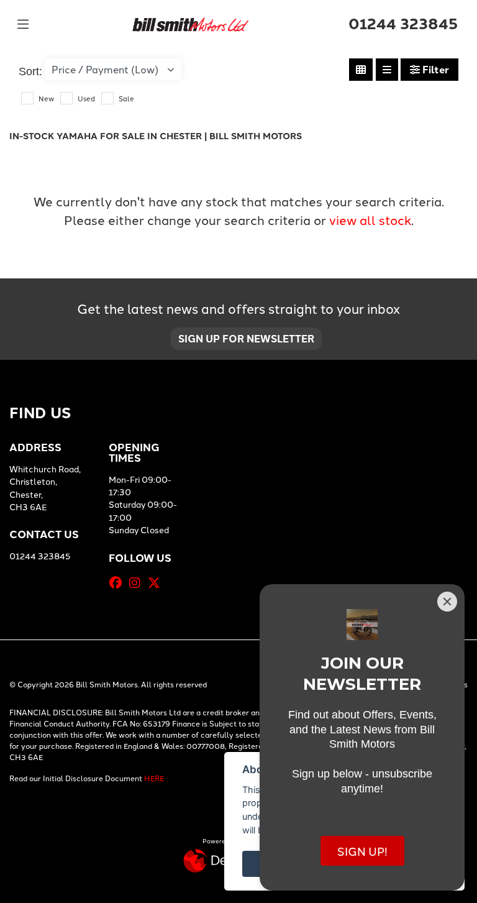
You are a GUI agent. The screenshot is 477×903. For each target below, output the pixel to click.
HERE (154, 777)
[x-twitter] (157, 582)
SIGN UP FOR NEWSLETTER (246, 338)
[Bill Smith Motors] (190, 22)
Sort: (30, 71)
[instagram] (138, 582)
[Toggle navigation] (23, 24)
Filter (434, 69)
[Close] (447, 602)
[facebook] (119, 582)
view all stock (370, 219)
